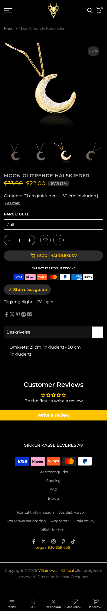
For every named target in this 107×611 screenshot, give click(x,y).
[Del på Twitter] (12, 314)
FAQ (54, 489)
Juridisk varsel (72, 512)
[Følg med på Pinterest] (63, 541)
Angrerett (60, 521)
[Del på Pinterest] (18, 314)
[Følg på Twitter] (43, 541)
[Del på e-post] (29, 314)
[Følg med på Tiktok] (73, 541)
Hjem (9, 28)
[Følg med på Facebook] (33, 541)
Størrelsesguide (30, 289)
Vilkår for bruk (53, 529)
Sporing (53, 480)
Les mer (12, 203)
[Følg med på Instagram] (53, 541)
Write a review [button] (53, 415)
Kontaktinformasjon (35, 512)
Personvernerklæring (26, 521)
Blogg (53, 498)
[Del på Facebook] (6, 314)
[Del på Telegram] (23, 314)
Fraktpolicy (84, 521)
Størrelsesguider (53, 472)
